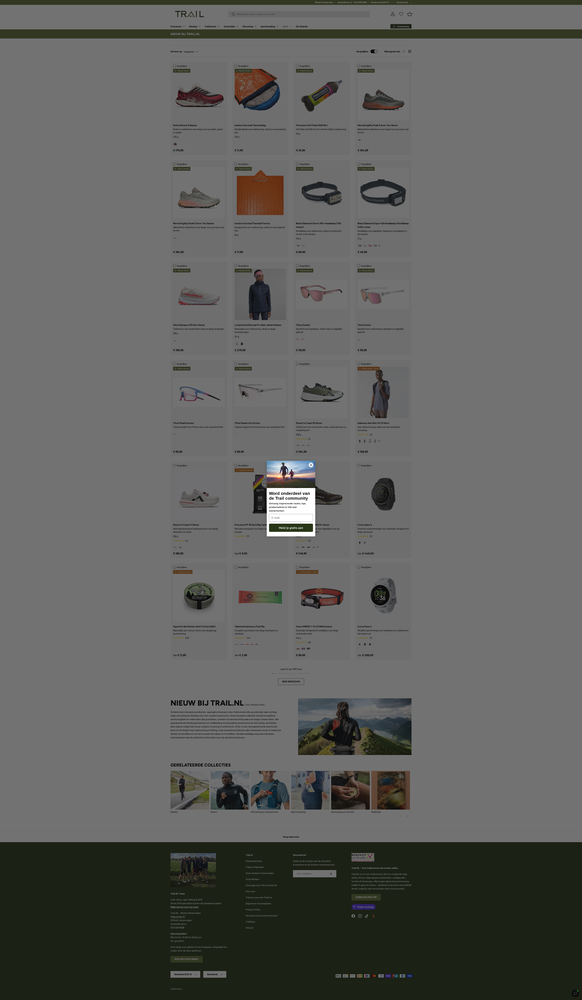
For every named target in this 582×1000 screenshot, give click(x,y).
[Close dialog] (311, 465)
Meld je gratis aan (291, 527)
